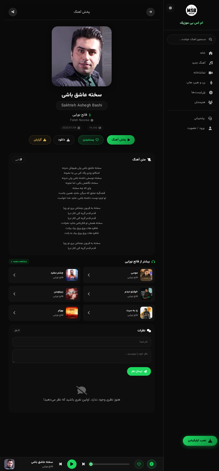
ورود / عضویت (195, 128)
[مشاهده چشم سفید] (14, 275)
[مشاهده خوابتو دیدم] (89, 293)
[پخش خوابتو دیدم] (146, 294)
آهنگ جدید (198, 63)
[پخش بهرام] (72, 313)
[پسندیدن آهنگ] (139, 464)
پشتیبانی (199, 118)
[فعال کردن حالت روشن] (170, 8)
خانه (202, 53)
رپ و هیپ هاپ (195, 82)
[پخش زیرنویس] (72, 294)
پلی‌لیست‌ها (198, 92)
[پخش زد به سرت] (146, 313)
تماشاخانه (199, 72)
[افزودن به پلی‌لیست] (151, 464)
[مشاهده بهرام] (14, 312)
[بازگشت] (150, 12)
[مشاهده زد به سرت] (89, 312)
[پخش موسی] (146, 275)
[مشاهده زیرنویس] (14, 293)
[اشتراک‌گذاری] (13, 12)
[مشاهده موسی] (89, 275)
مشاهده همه (20, 261)
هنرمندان (200, 102)
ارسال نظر (136, 371)
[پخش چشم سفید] (72, 275)
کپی (17, 159)
